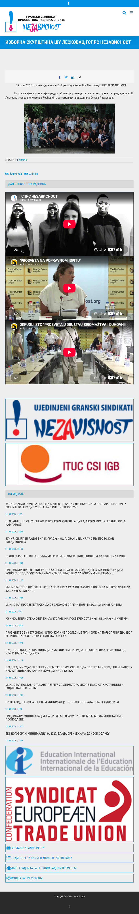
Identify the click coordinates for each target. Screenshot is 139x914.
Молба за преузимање (27, 878)
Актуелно (23, 160)
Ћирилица (15, 173)
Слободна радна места (28, 848)
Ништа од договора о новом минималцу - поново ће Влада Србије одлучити (62, 702)
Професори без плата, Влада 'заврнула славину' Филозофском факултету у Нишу (65, 556)
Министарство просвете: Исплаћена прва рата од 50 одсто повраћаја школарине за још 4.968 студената (67, 589)
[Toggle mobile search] (124, 13)
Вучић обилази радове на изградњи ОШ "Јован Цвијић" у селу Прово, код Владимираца (59, 540)
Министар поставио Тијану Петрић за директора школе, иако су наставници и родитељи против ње (64, 686)
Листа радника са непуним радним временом (44, 868)
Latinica (33, 173)
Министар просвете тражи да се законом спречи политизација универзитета (63, 604)
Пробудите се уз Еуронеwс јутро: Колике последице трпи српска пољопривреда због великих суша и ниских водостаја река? (68, 634)
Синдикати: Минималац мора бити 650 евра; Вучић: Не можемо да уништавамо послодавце (64, 717)
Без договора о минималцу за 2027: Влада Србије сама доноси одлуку (57, 733)
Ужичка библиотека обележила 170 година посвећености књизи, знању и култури (67, 618)
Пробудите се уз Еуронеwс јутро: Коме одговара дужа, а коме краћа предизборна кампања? (65, 523)
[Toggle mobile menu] (132, 13)
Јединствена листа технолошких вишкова (42, 858)
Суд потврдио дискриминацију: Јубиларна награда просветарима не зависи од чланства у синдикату (65, 651)
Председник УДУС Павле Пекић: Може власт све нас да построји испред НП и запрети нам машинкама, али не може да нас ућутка (69, 669)
